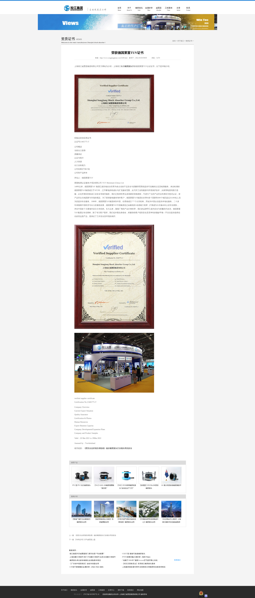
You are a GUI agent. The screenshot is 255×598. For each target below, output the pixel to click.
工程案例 (168, 9)
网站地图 (140, 590)
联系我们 (177, 560)
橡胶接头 (139, 9)
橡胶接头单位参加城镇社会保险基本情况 (85, 560)
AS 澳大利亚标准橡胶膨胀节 (171, 485)
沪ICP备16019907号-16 (91, 594)
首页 (119, 9)
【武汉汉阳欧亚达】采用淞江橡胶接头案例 (138, 564)
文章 (178, 9)
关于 (129, 9)
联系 (188, 9)
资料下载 (121, 590)
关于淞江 (180, 41)
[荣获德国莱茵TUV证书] (86, 11)
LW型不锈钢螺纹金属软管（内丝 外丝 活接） (87, 567)
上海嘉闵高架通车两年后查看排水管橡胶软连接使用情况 (143, 567)
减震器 (159, 9)
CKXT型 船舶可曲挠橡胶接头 (133, 554)
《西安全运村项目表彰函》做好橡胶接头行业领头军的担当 (108, 448)
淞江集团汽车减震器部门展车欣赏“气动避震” (87, 554)
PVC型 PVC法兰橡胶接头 (81, 485)
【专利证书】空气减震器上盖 (85, 540)
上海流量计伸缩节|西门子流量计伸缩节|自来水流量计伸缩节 (93, 557)
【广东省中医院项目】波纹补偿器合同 (84, 564)
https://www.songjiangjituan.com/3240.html (113, 58)
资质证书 (189, 41)
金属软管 (149, 9)
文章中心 (111, 590)
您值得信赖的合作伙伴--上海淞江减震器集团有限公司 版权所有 (125, 594)
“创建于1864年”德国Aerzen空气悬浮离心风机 (140, 560)
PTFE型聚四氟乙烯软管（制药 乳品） (137, 557)
